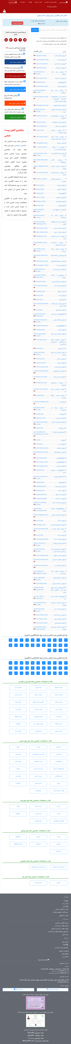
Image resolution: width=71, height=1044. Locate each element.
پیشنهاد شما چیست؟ (17, 23)
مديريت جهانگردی (38, 761)
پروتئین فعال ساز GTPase (58, 216)
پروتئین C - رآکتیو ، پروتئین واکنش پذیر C (58, 148)
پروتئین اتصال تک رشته (59, 502)
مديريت (38, 747)
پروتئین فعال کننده (60, 56)
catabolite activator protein (40, 110)
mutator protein (41, 363)
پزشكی (58, 837)
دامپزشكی (38, 844)
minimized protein (41, 340)
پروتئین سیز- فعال (60, 126)
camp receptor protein (41, 97)
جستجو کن (35, 30)
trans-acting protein (42, 555)
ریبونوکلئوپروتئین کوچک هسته (58, 509)
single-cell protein (41, 498)
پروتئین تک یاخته (60, 498)
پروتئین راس (61, 444)
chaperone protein (41, 116)
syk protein (39, 535)
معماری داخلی (38, 883)
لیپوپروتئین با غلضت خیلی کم (58, 597)
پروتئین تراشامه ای (60, 565)
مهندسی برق (38, 687)
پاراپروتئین (62, 414)
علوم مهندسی (38, 731)
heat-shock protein (42, 232)
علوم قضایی (38, 791)
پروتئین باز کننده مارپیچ (59, 583)
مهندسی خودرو (58, 731)
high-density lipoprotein (41, 255)
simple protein (40, 490)
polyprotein (39, 428)
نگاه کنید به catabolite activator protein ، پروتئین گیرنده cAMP (58, 99)
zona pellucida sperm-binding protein (40, 628)
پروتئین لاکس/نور (60, 310)
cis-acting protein (41, 126)
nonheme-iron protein (40, 377)
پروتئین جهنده (61, 363)
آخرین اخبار (65, 942)
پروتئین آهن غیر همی (59, 377)
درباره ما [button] (22, 2)
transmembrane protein (41, 565)
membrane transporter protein (40, 321)
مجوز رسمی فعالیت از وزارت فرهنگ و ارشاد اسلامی (35, 995)
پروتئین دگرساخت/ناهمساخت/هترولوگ (58, 243)
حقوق (18, 747)
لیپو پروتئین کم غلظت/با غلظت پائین (58, 304)
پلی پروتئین (62, 428)
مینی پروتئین (61, 348)
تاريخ (58, 783)
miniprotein (39, 348)
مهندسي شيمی (18, 695)
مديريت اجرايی (38, 776)
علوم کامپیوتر (38, 821)
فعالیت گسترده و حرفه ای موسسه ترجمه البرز (35, 1030)
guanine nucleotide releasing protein (40, 223)
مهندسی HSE (58, 724)
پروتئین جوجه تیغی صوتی (58, 515)
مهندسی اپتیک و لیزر (38, 724)
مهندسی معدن (58, 709)
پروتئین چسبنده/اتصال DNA (58, 173)
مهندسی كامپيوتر (58, 687)
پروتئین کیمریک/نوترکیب (58, 122)
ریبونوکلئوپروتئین (60, 458)
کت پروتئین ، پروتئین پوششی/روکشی (58, 131)
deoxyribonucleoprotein (41, 160)
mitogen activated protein (39, 353)
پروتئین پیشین (61, 185)
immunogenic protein (42, 265)
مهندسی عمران (18, 687)
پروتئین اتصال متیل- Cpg (58, 334)
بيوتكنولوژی (18, 837)
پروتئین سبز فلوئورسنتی (59, 209)
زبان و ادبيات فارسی (38, 769)
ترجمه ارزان (65, 934)
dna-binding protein (42, 172)
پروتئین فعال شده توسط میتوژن (58, 353)
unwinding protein (41, 583)
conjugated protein (42, 143)
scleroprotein (40, 470)
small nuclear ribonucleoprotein (40, 509)
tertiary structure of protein (40, 544)
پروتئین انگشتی (61, 189)
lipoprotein (39, 299)
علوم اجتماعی (18, 761)
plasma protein (40, 418)
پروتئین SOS (61, 521)
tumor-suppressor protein (39, 579)
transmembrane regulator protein (40, 572)
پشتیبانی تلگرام (19, 989)
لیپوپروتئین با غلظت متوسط (58, 276)
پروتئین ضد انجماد (60, 78)
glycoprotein (40, 205)
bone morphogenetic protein (40, 91)
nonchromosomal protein (41, 371)
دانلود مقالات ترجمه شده (61, 926)
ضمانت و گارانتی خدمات (61, 909)
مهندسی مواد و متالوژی (38, 702)
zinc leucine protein (42, 623)
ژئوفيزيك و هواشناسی (58, 821)
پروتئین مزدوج (61, 143)
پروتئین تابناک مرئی (59, 609)
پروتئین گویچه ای (60, 201)
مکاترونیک (18, 724)
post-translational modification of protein (41, 433)
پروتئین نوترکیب (61, 448)
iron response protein (40, 285)
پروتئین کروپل (61, 291)
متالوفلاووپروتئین (60, 326)
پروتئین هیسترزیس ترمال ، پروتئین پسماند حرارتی (58, 550)
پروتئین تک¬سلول (60, 494)
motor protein (40, 359)
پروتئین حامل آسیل (60, 64)
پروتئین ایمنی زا (61, 265)
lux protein (39, 310)
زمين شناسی (38, 814)
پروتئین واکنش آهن (59, 285)
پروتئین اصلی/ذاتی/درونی (58, 281)
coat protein (40, 130)
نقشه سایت (65, 957)
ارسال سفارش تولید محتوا (17, 89)
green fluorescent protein (39, 210)
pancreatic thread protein (39, 409)
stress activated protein (41, 529)
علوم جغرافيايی (58, 776)
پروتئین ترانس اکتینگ (59, 555)
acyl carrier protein (42, 64)
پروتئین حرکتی (61, 359)
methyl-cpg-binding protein (39, 335)
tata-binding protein (42, 539)
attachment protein (42, 86)
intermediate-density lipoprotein (40, 276)
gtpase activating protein (39, 216)
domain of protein (41, 179)
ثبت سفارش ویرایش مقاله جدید (15, 76)
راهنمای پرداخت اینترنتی (61, 948)
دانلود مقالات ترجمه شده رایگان (59, 929)
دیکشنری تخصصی (20, 145)
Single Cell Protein (41, 494)
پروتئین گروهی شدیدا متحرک (58, 250)
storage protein (41, 525)
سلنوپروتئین (62, 482)
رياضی (58, 814)
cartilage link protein (42, 105)
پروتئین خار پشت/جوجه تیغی (58, 237)
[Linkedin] (6, 40)
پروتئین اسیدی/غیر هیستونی (58, 384)
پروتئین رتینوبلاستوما (59, 452)
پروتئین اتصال (61, 86)
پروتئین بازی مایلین (60, 367)
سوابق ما (66, 901)
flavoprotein (40, 193)
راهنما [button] (30, 2)
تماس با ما (65, 903)
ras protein (39, 444)
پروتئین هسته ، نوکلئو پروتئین (58, 396)
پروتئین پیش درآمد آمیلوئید (58, 73)
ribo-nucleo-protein (42, 462)
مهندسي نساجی (38, 709)
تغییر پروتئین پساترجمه (59, 432)
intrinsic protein (40, 281)
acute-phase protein (42, 60)
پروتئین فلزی (61, 330)
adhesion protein (41, 68)
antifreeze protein (41, 78)
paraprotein (39, 414)
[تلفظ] (39, 24)
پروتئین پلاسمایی (60, 418)
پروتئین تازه (62, 295)
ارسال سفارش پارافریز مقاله (16, 103)
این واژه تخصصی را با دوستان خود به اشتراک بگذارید (15, 33)
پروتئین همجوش (60, 197)
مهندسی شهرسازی (38, 716)
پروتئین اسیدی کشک (59, 615)
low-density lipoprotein (41, 303)
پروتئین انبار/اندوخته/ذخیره (58, 525)
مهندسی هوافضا (18, 716)
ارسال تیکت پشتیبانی (53, 989)
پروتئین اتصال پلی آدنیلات (58, 422)
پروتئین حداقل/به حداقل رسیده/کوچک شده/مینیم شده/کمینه (58, 342)
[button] (50, 2)
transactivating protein (41, 559)
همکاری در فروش (63, 951)
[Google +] (11, 40)
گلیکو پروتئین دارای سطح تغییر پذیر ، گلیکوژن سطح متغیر (58, 589)
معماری (58, 883)
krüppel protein (40, 291)
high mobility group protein (39, 250)
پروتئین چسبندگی (60, 68)
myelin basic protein (42, 367)
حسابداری (58, 747)
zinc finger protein (41, 619)
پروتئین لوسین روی (60, 623)
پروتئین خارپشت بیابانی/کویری (58, 167)
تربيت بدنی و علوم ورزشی (38, 754)
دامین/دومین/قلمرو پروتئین (58, 180)
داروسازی (58, 844)
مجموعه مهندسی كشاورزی (58, 867)
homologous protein (42, 261)
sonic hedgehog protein (41, 515)
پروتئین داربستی (61, 466)
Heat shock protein (42, 228)
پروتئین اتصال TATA (59, 539)
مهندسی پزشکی (58, 702)
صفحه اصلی (62, 2)
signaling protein (41, 486)
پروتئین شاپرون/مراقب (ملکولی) (58, 117)
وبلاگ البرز (65, 906)
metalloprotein (40, 330)
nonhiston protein (41, 383)
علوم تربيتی (18, 754)
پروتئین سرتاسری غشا (59, 269)
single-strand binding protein (40, 503)
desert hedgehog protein (41, 166)
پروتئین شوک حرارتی (59, 228)
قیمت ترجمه (38, 2)
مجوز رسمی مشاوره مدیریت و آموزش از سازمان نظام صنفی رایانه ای (35, 1012)
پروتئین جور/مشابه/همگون (58, 261)
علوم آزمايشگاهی (18, 844)
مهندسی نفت (18, 709)
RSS (64, 945)
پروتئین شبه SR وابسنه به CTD (58, 154)
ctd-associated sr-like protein (40, 154)
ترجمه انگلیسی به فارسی (61, 923)
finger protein (40, 189)
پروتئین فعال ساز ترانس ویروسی (58, 604)
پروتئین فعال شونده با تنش (58, 530)
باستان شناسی (38, 783)
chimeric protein (41, 122)
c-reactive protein (41, 147)
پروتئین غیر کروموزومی (59, 371)
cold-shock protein (42, 137)
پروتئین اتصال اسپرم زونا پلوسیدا (58, 628)
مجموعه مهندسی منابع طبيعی (38, 867)
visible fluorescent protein (39, 610)
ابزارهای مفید (65, 954)
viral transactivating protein (40, 604)
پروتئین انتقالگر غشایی (59, 320)
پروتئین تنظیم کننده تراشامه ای (58, 572)
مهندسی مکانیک (58, 695)
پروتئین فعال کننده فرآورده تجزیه (58, 110)
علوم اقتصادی (58, 761)
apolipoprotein (40, 82)
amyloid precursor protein (39, 73)
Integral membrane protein (39, 270)
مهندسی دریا (18, 731)
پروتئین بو (62, 402)
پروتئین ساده (61, 490)
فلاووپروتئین (62, 193)
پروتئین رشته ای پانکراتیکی (58, 409)
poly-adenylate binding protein (40, 423)
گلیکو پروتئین (61, 205)
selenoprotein (40, 482)
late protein (39, 295)
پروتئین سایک (61, 535)
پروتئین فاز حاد (61, 60)
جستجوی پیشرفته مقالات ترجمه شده (58, 931)
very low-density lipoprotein (39, 597)
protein (38, 440)
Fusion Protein (40, 197)
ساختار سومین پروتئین (59, 543)
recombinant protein (42, 448)
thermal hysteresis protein (39, 550)
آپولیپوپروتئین (61, 82)
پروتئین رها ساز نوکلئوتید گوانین (58, 223)
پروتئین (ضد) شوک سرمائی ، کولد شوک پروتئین (58, 138)
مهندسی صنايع (38, 695)
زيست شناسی (38, 806)
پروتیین (63, 440)
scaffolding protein (42, 466)
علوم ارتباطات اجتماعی (58, 769)
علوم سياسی (18, 776)
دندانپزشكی (58, 851)
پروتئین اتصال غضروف (59, 105)
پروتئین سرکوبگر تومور (59, 578)
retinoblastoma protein (41, 452)
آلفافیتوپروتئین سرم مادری (58, 314)
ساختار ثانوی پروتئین (59, 476)
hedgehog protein (41, 236)
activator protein (41, 56)
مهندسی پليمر (18, 702)
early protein (40, 185)
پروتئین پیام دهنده (60, 486)
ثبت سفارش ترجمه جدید (17, 62)
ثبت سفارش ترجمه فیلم (17, 117)
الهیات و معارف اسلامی (58, 791)
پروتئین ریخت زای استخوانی (58, 91)
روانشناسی (58, 754)
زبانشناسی (18, 783)
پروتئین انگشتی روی (59, 619)
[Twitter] (15, 40)
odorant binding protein (41, 402)
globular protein (41, 201)
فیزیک (18, 806)
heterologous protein (40, 242)
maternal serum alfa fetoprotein (40, 315)
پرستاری (38, 837)
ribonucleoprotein (41, 458)
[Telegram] (25, 40)
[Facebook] (20, 40)
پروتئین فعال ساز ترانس (58, 559)
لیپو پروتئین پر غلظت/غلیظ (58, 255)
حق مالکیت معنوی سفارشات (60, 912)
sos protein (39, 521)
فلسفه (18, 769)
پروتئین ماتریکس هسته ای (58, 390)
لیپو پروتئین (62, 299)
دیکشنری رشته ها (52, 6)
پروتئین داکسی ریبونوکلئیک (58, 161)
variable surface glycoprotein (39, 588)
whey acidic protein (42, 615)
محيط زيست (58, 716)
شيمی (58, 806)
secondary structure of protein (41, 477)
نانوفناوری (18, 814)
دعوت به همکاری (63, 915)
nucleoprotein (40, 395)
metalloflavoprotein (42, 326)
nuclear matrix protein (41, 389)
